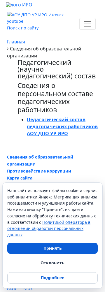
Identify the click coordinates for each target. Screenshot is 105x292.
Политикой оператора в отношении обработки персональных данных (48, 228)
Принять (52, 248)
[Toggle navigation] (87, 24)
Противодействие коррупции (39, 171)
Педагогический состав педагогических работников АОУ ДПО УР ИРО (62, 126)
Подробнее (52, 277)
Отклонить (52, 262)
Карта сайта (19, 178)
